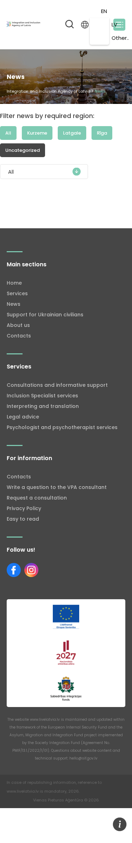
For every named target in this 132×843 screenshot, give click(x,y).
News (13, 304)
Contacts (19, 335)
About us (18, 325)
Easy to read (23, 518)
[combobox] (44, 172)
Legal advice (23, 416)
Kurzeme (37, 133)
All (8, 133)
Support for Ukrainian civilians (45, 314)
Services (17, 293)
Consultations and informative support (57, 385)
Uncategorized (22, 150)
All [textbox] (11, 171)
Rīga (102, 133)
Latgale (72, 133)
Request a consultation (37, 497)
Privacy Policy (24, 508)
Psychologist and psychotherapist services (62, 427)
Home (14, 282)
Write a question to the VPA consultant (57, 487)
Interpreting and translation (43, 406)
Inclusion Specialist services (42, 395)
